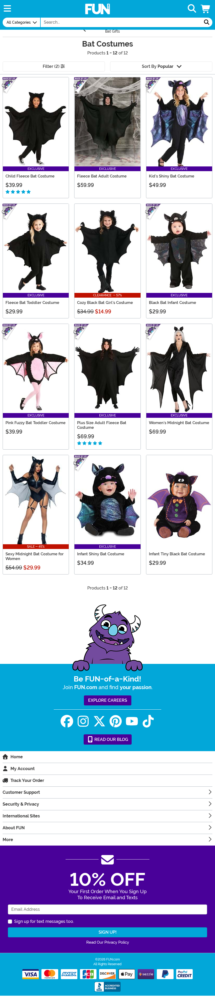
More (8, 839)
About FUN (14, 827)
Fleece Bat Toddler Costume (32, 302)
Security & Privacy (21, 804)
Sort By (157, 66)
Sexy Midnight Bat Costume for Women (35, 556)
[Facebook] (67, 721)
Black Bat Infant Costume (172, 302)
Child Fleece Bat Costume (30, 176)
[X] (99, 721)
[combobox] (121, 22)
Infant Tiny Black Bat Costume (177, 554)
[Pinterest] (115, 721)
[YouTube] (132, 721)
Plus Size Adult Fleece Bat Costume (101, 425)
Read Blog (110, 739)
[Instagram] (83, 721)
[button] (205, 9)
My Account (22, 768)
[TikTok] (148, 721)
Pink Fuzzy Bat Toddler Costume (36, 422)
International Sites (21, 815)
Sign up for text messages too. (44, 921)
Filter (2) (52, 66)
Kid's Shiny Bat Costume (171, 176)
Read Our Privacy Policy (107, 942)
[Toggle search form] (192, 9)
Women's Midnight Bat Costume (179, 422)
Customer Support (21, 792)
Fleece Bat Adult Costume (102, 176)
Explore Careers (107, 700)
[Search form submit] (206, 22)
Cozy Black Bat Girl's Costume (105, 302)
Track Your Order (27, 780)
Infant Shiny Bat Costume (100, 554)
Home (16, 756)
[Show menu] (7, 9)
